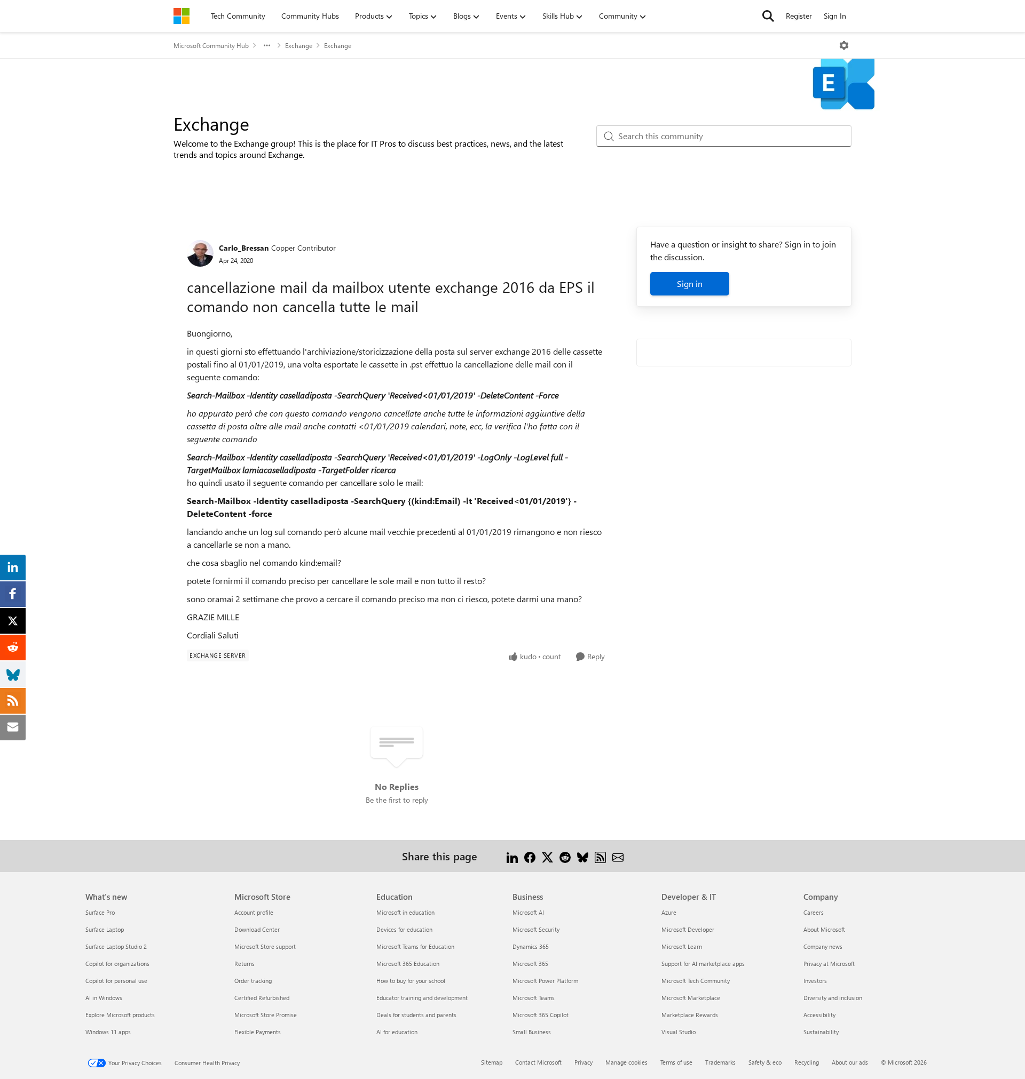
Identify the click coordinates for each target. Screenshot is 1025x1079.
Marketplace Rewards (689, 1015)
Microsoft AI (528, 912)
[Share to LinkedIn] (512, 855)
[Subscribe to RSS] (600, 855)
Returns (244, 964)
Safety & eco (765, 1062)
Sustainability (821, 1032)
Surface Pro (100, 912)
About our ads (850, 1062)
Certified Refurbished (261, 998)
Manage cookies (626, 1062)
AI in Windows (103, 998)
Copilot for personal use (116, 981)
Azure (668, 912)
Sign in (690, 283)
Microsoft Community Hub (211, 45)
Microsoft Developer (687, 929)
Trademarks (720, 1062)
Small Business (531, 1032)
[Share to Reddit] (565, 855)
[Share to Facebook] (529, 855)
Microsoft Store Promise (265, 1015)
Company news (822, 946)
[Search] (768, 16)
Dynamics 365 (530, 946)
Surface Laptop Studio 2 (116, 946)
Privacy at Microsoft (829, 964)
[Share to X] (547, 855)
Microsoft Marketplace (690, 998)
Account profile (253, 912)
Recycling (806, 1062)
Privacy (583, 1062)
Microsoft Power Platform (545, 981)
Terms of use (676, 1062)
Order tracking (253, 981)
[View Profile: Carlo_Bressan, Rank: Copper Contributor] (200, 253)
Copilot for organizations (117, 964)
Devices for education (404, 929)
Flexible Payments (257, 1032)
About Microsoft (824, 929)
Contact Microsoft (538, 1062)
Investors (815, 981)
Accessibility (819, 1015)
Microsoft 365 (530, 964)
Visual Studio (678, 1032)
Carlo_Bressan (244, 248)
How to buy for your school (410, 981)
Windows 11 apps (108, 1032)
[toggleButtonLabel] (844, 45)
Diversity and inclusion (832, 998)
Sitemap (491, 1062)
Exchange (298, 45)
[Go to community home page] (182, 16)
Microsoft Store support (265, 946)
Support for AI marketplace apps (703, 964)
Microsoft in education (405, 912)
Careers (813, 912)
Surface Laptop (104, 929)
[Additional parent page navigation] (267, 45)
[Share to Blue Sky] (582, 855)
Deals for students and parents (416, 1015)
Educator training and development (422, 998)
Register (799, 16)
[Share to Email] (618, 855)
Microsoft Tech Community (695, 981)
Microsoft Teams (533, 998)
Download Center (257, 929)
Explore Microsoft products (120, 1015)
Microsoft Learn (681, 946)
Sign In (835, 16)
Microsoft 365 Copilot (540, 1015)
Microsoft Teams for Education (415, 946)
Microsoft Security (535, 929)
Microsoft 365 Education (407, 964)
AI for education (396, 1032)
